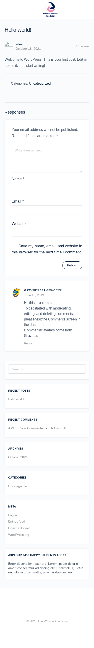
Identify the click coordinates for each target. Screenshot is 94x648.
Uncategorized (40, 83)
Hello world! (16, 399)
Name (18, 179)
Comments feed (19, 528)
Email (18, 201)
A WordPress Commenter (42, 290)
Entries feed (16, 521)
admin (20, 44)
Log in (12, 515)
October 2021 (17, 457)
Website (19, 223)
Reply (28, 343)
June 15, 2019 (34, 295)
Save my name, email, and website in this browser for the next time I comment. (47, 249)
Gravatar (30, 336)
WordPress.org (18, 534)
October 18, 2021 (28, 48)
